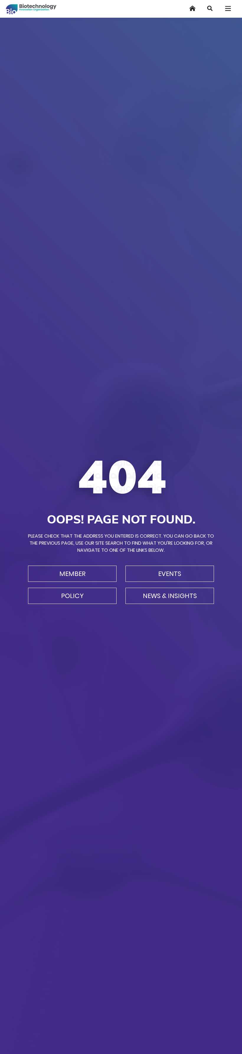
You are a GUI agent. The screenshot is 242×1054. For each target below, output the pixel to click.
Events (169, 573)
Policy (72, 595)
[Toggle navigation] (228, 8)
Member (72, 573)
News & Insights (170, 595)
